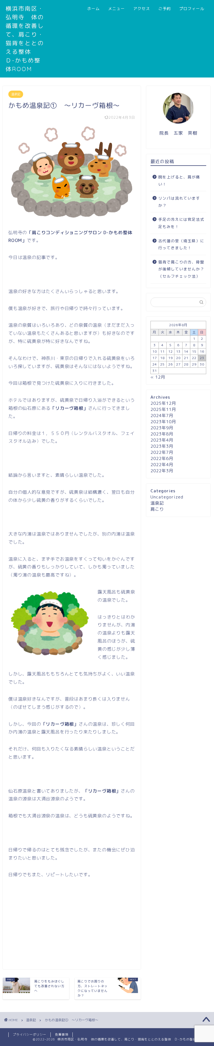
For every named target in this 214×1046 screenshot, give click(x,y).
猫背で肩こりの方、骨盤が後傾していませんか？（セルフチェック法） (181, 269)
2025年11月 (163, 409)
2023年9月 (161, 428)
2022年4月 (161, 465)
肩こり (157, 509)
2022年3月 (161, 471)
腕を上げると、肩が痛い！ (179, 180)
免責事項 (61, 1034)
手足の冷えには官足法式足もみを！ (181, 223)
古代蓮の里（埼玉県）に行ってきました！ (181, 244)
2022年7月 (161, 452)
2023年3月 (161, 446)
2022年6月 (161, 458)
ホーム (93, 8)
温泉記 (15, 94)
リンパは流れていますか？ (179, 201)
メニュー (116, 8)
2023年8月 (161, 434)
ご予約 (164, 8)
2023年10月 (163, 422)
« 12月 (157, 377)
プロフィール (191, 8)
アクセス (141, 8)
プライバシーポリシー (29, 1034)
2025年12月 (163, 403)
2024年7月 (161, 415)
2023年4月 (161, 440)
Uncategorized (166, 497)
